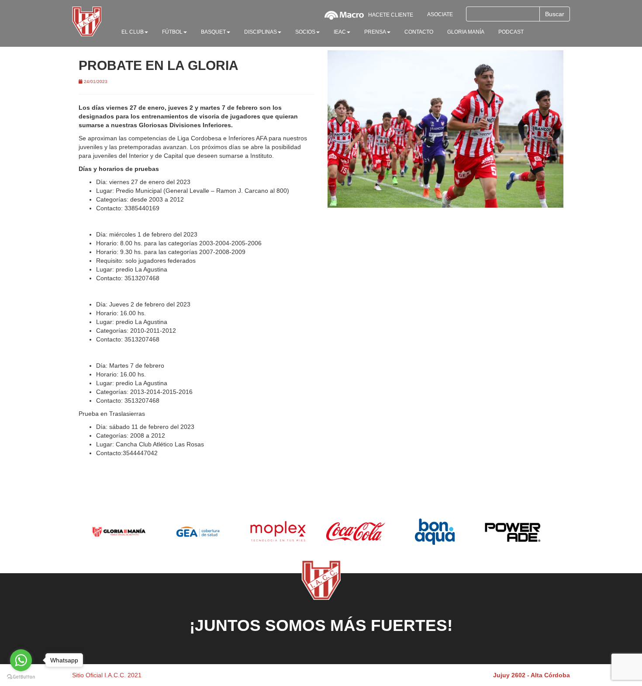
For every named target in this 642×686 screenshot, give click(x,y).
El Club (132, 32)
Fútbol (172, 32)
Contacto (418, 32)
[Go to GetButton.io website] (21, 677)
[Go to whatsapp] (21, 660)
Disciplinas (260, 32)
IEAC (340, 32)
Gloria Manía (465, 32)
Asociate (440, 14)
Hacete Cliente (390, 15)
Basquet (213, 32)
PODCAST (511, 32)
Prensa (375, 32)
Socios (305, 32)
